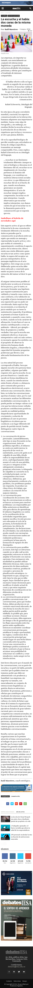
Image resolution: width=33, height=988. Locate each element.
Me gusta (5, 854)
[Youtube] (24, 972)
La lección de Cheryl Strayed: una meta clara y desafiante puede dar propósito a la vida (20, 819)
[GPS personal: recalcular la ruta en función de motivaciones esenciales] (5, 837)
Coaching (4, 16)
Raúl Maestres (11, 29)
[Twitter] (19, 972)
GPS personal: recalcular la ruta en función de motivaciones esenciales (21, 837)
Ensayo (24, 981)
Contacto (9, 981)
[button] (30, 8)
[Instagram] (14, 972)
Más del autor (20, 812)
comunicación (15, 796)
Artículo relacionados (7, 812)
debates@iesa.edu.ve (16, 967)
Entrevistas (17, 981)
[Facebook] (9, 972)
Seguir (13, 854)
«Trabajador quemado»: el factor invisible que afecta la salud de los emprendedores (20, 828)
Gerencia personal (13, 16)
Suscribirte (28, 854)
